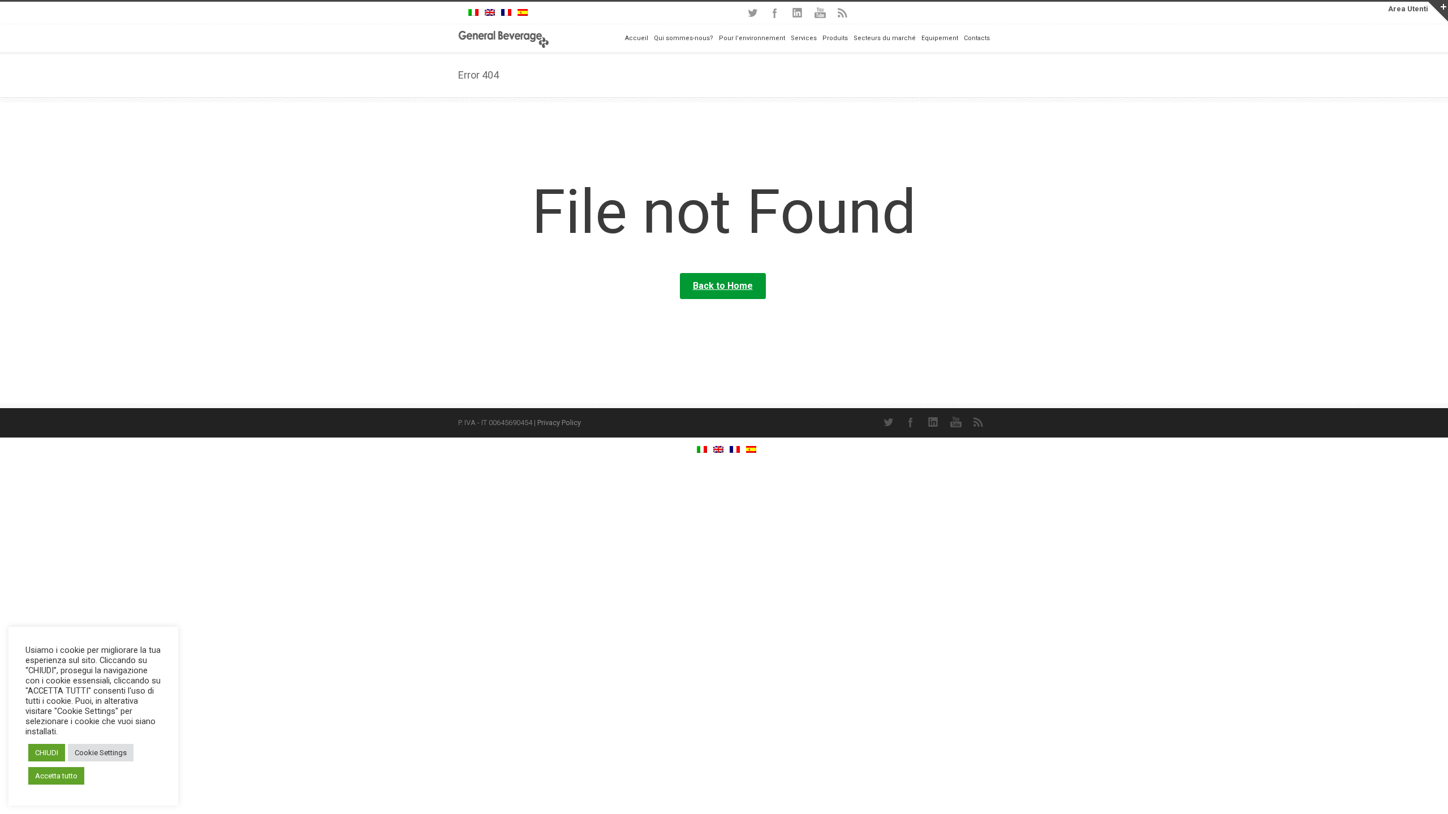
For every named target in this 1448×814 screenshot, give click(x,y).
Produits (835, 38)
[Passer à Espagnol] (522, 12)
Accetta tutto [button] (56, 776)
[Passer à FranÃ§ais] (506, 12)
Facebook (775, 13)
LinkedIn (797, 13)
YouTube (820, 13)
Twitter (752, 13)
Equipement (939, 38)
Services (804, 38)
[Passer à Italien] (473, 12)
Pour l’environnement (752, 38)
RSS (842, 13)
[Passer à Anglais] (490, 12)
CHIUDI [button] (46, 752)
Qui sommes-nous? (683, 38)
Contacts (977, 38)
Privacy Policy (559, 422)
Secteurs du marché (885, 38)
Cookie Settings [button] (101, 752)
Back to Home (723, 285)
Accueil (636, 38)
